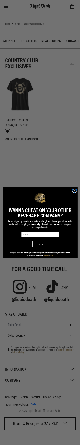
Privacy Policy (46, 255)
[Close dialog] (74, 190)
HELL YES (40, 244)
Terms (51, 255)
